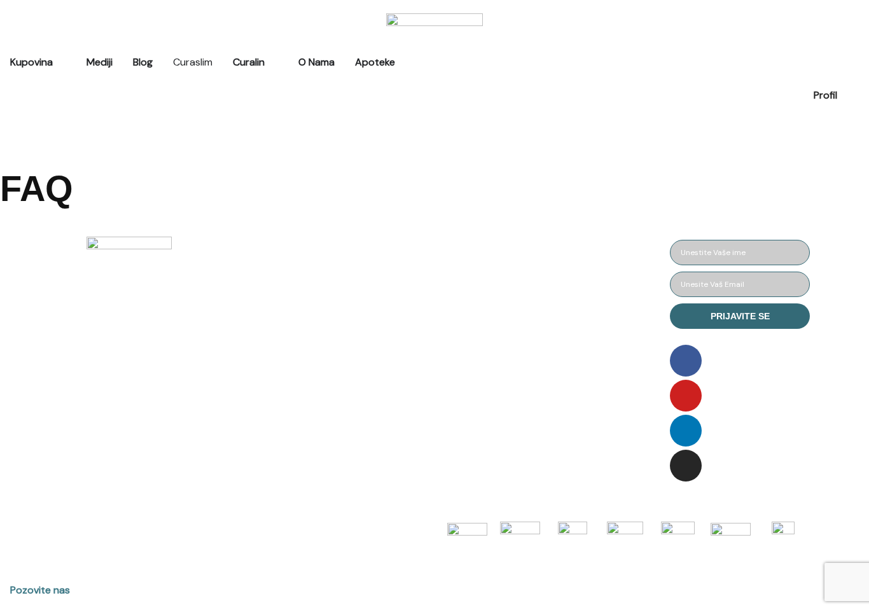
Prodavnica (251, 251)
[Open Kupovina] (61, 62)
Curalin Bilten (560, 338)
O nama (242, 338)
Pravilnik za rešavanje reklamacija (426, 374)
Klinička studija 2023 (577, 368)
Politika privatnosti (420, 309)
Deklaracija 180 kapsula (583, 280)
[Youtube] (686, 396)
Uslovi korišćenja (415, 280)
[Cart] (4, 127)
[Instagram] (686, 466)
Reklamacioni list (415, 338)
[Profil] (853, 104)
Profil (825, 95)
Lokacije (243, 397)
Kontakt (243, 368)
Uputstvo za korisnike (579, 251)
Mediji (238, 280)
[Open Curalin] (273, 62)
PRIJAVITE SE (740, 316)
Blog (234, 309)
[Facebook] (686, 361)
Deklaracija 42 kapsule (582, 309)
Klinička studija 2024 (577, 397)
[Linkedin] (686, 431)
